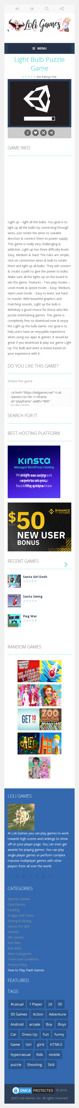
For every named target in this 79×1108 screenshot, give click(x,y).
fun (46, 1034)
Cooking (13, 910)
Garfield (13, 932)
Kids (39, 1054)
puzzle (16, 1064)
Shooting (34, 1064)
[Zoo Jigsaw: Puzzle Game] (50, 719)
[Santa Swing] (14, 600)
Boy (49, 1024)
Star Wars (15, 948)
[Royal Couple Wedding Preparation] (29, 695)
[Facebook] (11, 876)
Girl (28, 1044)
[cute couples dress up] (39, 767)
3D (60, 1004)
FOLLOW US (62, 8)
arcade (34, 1024)
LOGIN (17, 8)
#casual (17, 1004)
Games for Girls (19, 926)
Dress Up (29, 1034)
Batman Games (19, 899)
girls (40, 1044)
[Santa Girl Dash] (14, 581)
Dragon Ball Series (21, 915)
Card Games (16, 904)
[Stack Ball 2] (50, 671)
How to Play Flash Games (26, 970)
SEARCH (47, 8)
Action (38, 1014)
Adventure (57, 1014)
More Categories (20, 954)
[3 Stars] (28, 77)
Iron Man (14, 943)
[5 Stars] (34, 77)
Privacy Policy (17, 965)
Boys (62, 1024)
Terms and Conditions (23, 959)
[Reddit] (24, 876)
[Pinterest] (37, 876)
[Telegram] (44, 876)
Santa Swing (33, 596)
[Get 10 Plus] (29, 719)
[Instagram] (30, 876)
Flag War (30, 616)
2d (50, 1004)
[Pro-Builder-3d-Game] (50, 743)
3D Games (19, 1014)
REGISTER (32, 8)
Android (17, 1024)
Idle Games (16, 937)
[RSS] (50, 876)
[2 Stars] (26, 77)
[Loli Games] (39, 24)
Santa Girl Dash (35, 577)
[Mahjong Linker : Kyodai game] (29, 671)
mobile (54, 1054)
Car (13, 1034)
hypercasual (21, 1054)
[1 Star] (23, 77)
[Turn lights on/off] (27, 132)
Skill (51, 1064)
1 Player (35, 1004)
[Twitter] (17, 876)
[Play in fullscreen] (43, 132)
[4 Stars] (31, 77)
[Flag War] (14, 620)
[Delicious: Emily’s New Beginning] (50, 695)
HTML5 (56, 1044)
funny (59, 1034)
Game (15, 1044)
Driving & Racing (19, 921)
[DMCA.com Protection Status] (33, 1090)
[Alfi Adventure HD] (29, 743)
